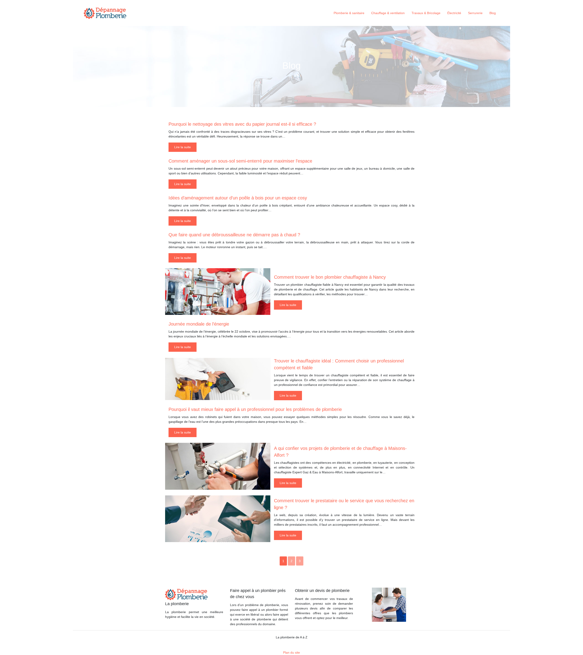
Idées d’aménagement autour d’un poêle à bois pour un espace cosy (238, 197)
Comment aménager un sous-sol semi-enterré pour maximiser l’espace (240, 160)
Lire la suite (182, 147)
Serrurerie (475, 13)
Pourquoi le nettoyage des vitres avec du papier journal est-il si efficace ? (242, 124)
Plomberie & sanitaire (349, 13)
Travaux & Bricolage (426, 13)
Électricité (454, 13)
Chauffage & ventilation (388, 13)
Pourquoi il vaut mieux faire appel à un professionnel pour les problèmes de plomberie (255, 409)
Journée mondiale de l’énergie (199, 323)
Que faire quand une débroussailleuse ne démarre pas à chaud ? (234, 234)
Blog (492, 13)
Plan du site (291, 652)
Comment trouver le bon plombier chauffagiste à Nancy (330, 277)
